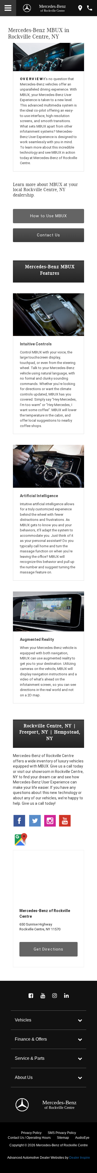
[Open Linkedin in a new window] (66, 996)
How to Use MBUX (48, 216)
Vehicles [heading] (23, 1020)
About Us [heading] (24, 1077)
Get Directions (48, 949)
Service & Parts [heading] (29, 1058)
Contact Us (48, 235)
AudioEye (82, 1138)
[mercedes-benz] (27, 8)
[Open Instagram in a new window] (54, 996)
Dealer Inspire (79, 1158)
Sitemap (63, 1138)
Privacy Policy (31, 1133)
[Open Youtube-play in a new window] (43, 996)
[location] (80, 8)
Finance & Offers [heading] (31, 1039)
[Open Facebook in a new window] (31, 996)
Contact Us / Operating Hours (29, 1138)
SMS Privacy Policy (62, 1133)
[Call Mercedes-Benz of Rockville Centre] (89, 8)
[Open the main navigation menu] (8, 8)
